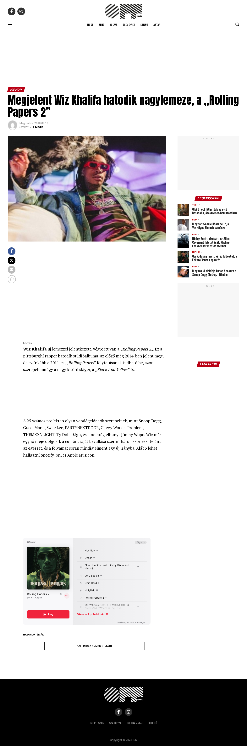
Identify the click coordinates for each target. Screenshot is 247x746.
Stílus (144, 24)
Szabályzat (116, 723)
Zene (101, 24)
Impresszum (97, 723)
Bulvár (113, 24)
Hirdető (152, 723)
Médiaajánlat (135, 723)
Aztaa (156, 24)
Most (90, 24)
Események (129, 24)
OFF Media (36, 126)
